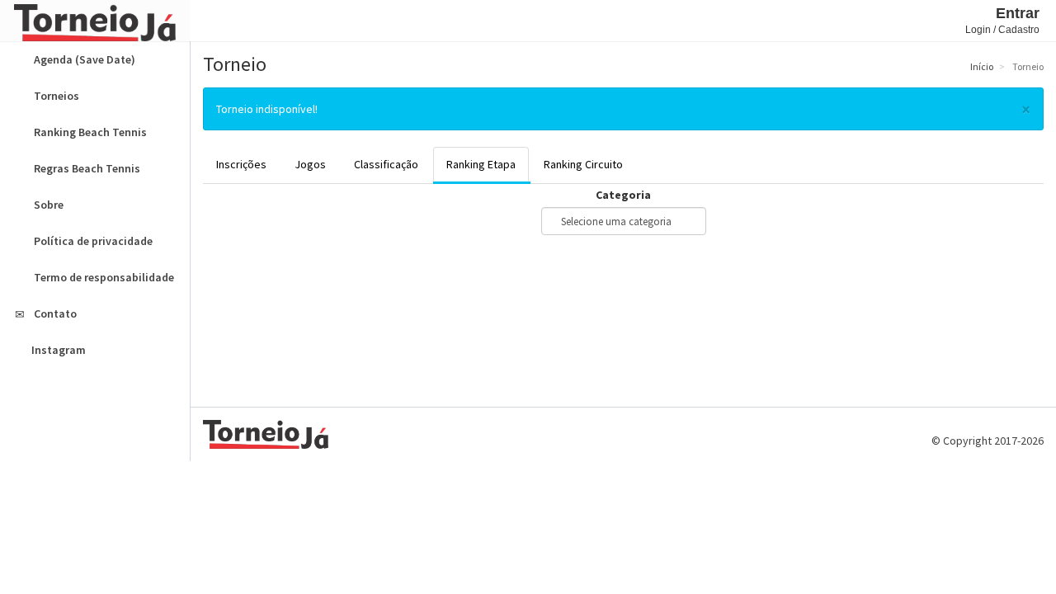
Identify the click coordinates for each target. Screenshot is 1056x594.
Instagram (58, 349)
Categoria (623, 194)
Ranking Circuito (583, 164)
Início (981, 66)
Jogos (310, 164)
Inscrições (241, 164)
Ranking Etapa (481, 164)
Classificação (386, 164)
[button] (207, 20)
